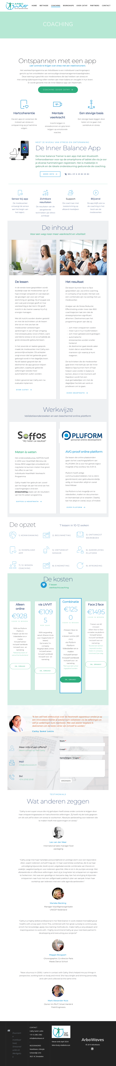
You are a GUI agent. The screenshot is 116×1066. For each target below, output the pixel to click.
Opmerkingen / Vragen (70, 758)
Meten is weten (25, 452)
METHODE (44, 5)
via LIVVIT (45, 604)
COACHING (55, 5)
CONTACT (106, 5)
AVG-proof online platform (83, 451)
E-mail (63, 749)
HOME (34, 5)
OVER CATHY (81, 5)
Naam (63, 741)
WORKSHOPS (68, 5)
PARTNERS (94, 5)
